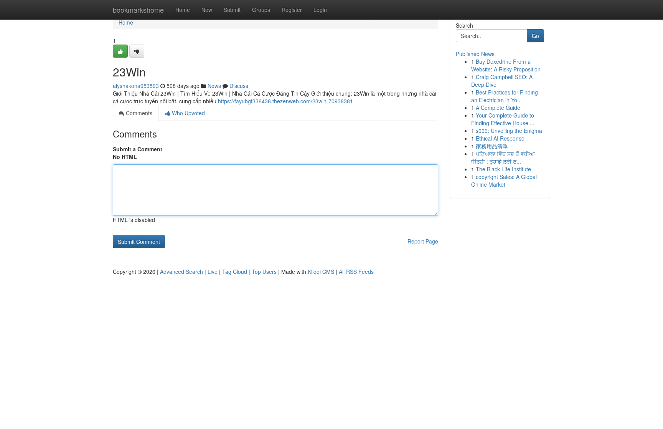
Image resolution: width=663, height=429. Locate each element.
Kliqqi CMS (321, 271)
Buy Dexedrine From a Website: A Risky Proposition (506, 65)
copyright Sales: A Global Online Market (504, 180)
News (214, 85)
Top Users (264, 271)
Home (182, 9)
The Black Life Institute (503, 169)
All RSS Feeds (356, 271)
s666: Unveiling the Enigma (509, 130)
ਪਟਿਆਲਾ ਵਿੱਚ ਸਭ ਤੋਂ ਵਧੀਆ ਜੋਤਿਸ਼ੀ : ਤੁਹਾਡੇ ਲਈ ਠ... (503, 157)
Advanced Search (181, 271)
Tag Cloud (234, 271)
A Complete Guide (498, 107)
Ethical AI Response (500, 138)
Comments (138, 113)
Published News (475, 54)
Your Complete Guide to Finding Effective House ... (502, 119)
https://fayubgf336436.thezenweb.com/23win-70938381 (285, 101)
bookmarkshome (138, 10)
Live (213, 271)
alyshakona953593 (136, 85)
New (206, 9)
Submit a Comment (137, 149)
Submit (232, 9)
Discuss (238, 85)
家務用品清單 (492, 146)
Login (320, 9)
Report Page (422, 241)
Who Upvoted (187, 113)
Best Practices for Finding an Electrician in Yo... (504, 96)
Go (535, 36)
